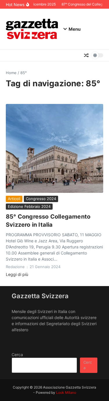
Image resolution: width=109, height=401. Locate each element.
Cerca (17, 354)
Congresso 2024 (41, 198)
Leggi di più (17, 274)
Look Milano (66, 392)
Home (11, 72)
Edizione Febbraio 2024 (29, 206)
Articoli (14, 198)
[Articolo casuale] (86, 55)
